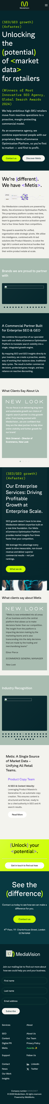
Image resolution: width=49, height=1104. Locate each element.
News (5, 1069)
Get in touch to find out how (24, 865)
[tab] (4, 307)
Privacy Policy (33, 1043)
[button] (46, 5)
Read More (17, 814)
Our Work (6, 1073)
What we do (16, 569)
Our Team (31, 1038)
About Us (31, 1033)
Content (6, 1038)
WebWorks (29, 1097)
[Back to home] (24, 5)
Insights (5, 1078)
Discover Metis (33, 158)
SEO (4, 1033)
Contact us (11, 158)
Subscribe (11, 1011)
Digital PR (7, 1043)
